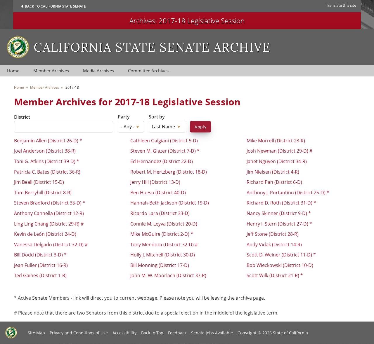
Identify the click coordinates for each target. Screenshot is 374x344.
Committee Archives (148, 71)
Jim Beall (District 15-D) (39, 182)
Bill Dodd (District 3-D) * (40, 255)
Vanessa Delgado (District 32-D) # (51, 244)
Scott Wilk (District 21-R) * (275, 275)
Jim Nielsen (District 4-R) (273, 172)
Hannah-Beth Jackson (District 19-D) (169, 203)
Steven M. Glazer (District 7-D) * (165, 151)
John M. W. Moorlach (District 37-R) (168, 275)
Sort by (157, 116)
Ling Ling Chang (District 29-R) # (49, 224)
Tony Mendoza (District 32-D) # (164, 244)
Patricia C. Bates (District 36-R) (47, 172)
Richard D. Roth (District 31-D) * (281, 203)
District (22, 117)
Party (124, 116)
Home (13, 71)
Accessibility (124, 333)
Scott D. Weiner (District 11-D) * (281, 255)
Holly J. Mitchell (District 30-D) (162, 255)
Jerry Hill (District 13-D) (155, 182)
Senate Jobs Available (212, 333)
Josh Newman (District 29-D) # (279, 151)
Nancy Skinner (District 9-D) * (279, 213)
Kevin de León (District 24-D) (45, 234)
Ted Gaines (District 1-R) (40, 275)
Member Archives (51, 71)
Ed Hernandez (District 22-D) (161, 161)
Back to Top (152, 333)
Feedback (177, 333)
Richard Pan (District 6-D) (274, 182)
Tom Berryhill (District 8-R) (43, 192)
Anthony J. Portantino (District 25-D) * (288, 192)
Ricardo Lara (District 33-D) (160, 213)
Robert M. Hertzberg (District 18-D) (168, 172)
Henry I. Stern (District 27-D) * (279, 224)
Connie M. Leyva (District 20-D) (163, 224)
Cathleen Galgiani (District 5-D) (164, 140)
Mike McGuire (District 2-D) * (161, 234)
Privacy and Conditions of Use (79, 333)
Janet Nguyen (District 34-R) (277, 161)
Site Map (36, 333)
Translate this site (341, 5)
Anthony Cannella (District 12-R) (49, 213)
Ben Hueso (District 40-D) (158, 192)
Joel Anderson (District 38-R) (45, 151)
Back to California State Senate (55, 6)
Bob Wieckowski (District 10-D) (280, 265)
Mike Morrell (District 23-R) (276, 140)
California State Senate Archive (152, 47)
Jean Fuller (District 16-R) (41, 265)
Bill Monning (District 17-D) (159, 265)
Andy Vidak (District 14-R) (274, 244)
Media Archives (98, 71)
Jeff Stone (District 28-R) (273, 234)
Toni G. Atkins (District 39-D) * (46, 161)
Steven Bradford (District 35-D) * (49, 203)
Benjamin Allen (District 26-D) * (48, 140)
